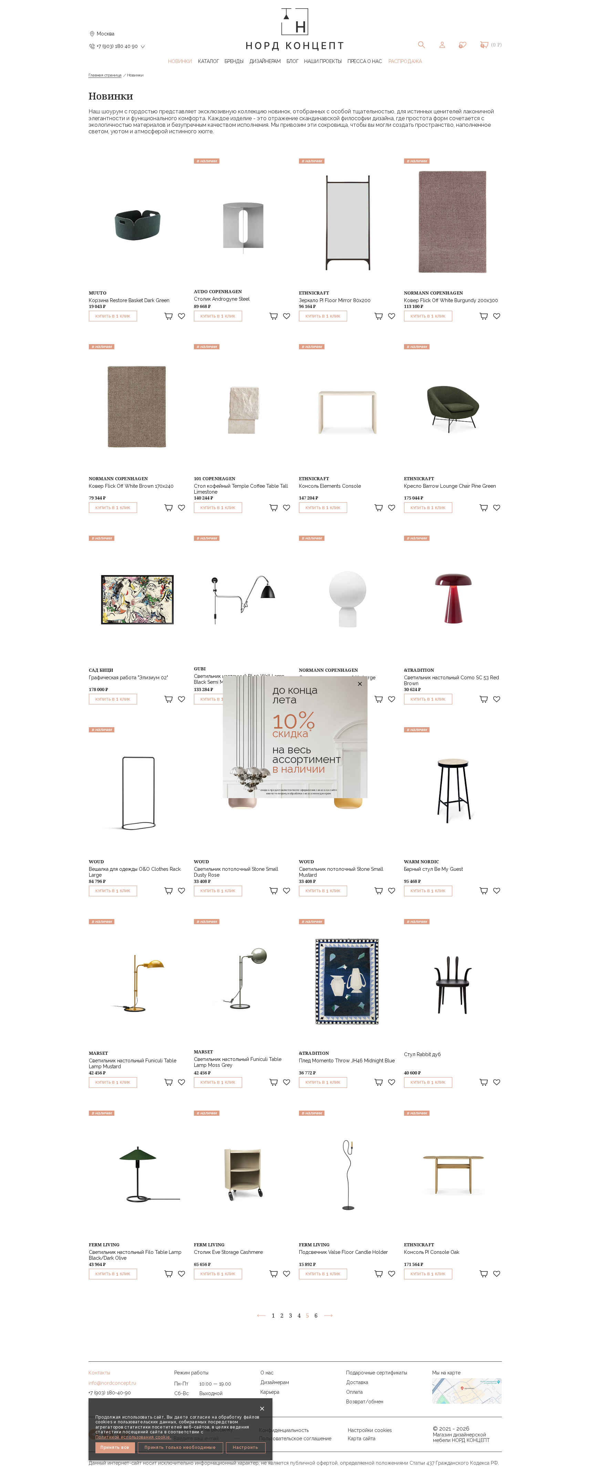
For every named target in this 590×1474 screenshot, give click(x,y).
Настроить (245, 1447)
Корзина (484, 44)
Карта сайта (361, 1438)
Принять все (115, 1447)
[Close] (262, 1408)
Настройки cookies (370, 1430)
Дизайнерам (274, 1382)
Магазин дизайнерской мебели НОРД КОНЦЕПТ (461, 1437)
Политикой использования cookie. (133, 1437)
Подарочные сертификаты (376, 1372)
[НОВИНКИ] (180, 61)
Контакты (99, 1372)
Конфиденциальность (284, 1430)
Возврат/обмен (364, 1401)
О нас (266, 1372)
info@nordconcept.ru (112, 1383)
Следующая (328, 1315)
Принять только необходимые (180, 1447)
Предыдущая (261, 1315)
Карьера (269, 1392)
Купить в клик (112, 316)
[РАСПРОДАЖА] (405, 61)
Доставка (357, 1382)
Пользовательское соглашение (295, 1438)
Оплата (354, 1392)
